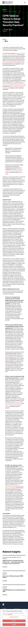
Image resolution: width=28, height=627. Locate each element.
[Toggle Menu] (24, 2)
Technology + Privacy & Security (10, 11)
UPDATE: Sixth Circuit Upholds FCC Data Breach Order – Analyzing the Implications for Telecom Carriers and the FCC (13, 562)
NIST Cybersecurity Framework (12, 403)
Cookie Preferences (14, 617)
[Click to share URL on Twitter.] (4, 41)
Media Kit (5, 608)
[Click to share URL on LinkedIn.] (7, 41)
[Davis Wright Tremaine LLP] (8, 2)
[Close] (25, 611)
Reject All (14, 620)
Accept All (14, 624)
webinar (14, 356)
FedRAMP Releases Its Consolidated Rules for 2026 (14, 590)
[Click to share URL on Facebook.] (5, 41)
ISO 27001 (18, 401)
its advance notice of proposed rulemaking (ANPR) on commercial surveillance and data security (14, 83)
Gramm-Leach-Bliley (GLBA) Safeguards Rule (13, 62)
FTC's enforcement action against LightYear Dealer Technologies (14, 486)
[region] (14, 618)
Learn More (10, 614)
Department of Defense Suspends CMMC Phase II (13, 576)
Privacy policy (17, 608)
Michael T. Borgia (8, 29)
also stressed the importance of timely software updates (13, 171)
